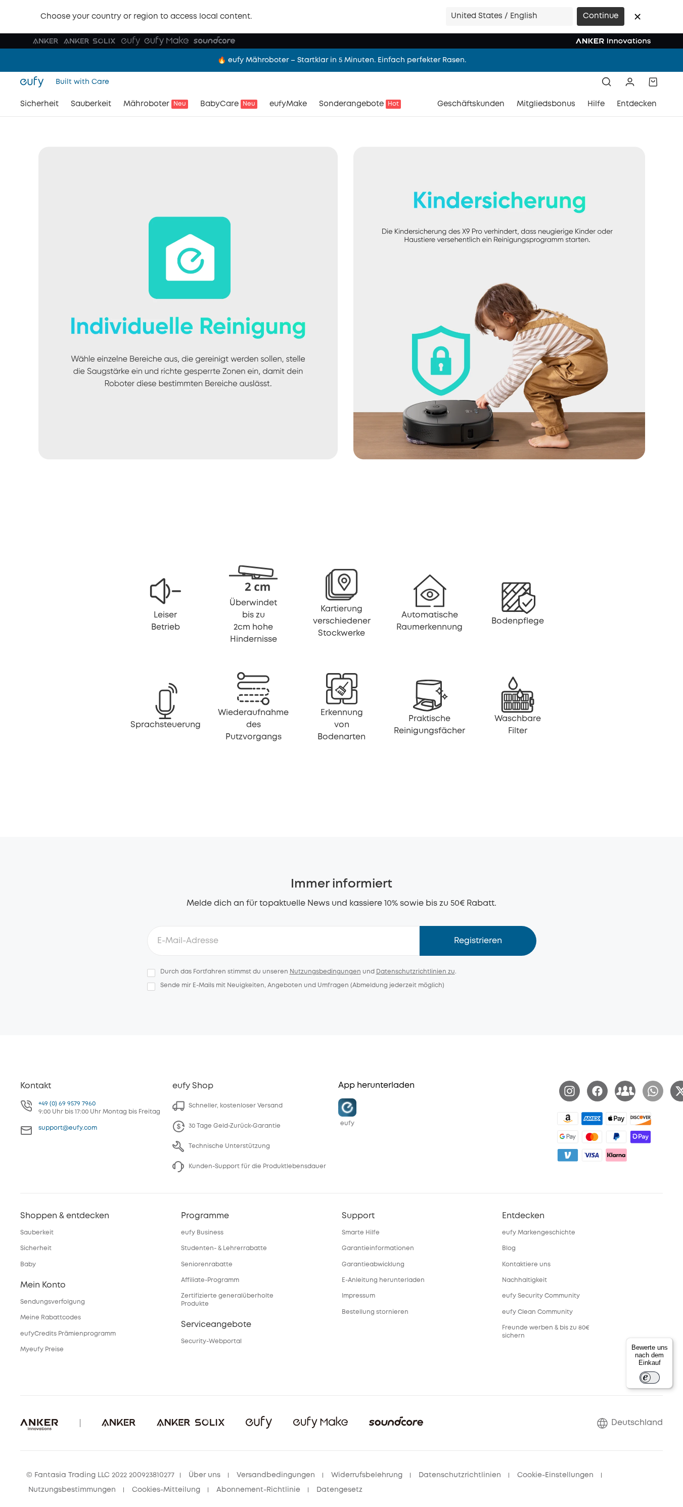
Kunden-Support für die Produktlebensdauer (257, 1166)
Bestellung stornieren (375, 1312)
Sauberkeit (37, 1232)
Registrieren (478, 941)
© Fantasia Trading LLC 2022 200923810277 (100, 1475)
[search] (606, 82)
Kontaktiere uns (526, 1264)
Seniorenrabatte (207, 1264)
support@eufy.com (67, 1128)
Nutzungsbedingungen (325, 971)
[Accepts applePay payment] (616, 1119)
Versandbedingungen (276, 1475)
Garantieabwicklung (373, 1264)
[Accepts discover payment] (640, 1119)
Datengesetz (339, 1490)
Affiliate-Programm (210, 1280)
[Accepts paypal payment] (616, 1137)
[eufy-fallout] (625, 1091)
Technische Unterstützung (229, 1146)
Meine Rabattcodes (50, 1317)
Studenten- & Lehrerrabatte (224, 1248)
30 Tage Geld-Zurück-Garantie (235, 1126)
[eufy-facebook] (597, 1091)
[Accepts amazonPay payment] (568, 1119)
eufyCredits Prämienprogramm (68, 1334)
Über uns (204, 1475)
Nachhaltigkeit (524, 1280)
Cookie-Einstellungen (555, 1475)
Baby (28, 1264)
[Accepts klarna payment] (616, 1155)
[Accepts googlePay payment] (568, 1137)
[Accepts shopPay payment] (640, 1137)
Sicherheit (36, 1248)
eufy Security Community (541, 1296)
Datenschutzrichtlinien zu (415, 971)
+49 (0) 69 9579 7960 (67, 1103)
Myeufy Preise (42, 1349)
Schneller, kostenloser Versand (236, 1106)
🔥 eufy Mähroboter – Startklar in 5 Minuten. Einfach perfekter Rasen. (341, 60)
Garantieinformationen (378, 1248)
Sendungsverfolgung (52, 1302)
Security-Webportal (211, 1341)
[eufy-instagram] (569, 1091)
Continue (600, 16)
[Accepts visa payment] (592, 1155)
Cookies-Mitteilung (166, 1490)
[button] (637, 17)
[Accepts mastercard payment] (592, 1137)
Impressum (358, 1296)
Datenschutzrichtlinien (460, 1475)
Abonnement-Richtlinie (258, 1490)
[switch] (650, 1377)
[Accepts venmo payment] (568, 1155)
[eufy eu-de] (35, 82)
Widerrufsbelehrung (366, 1475)
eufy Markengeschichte (538, 1232)
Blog (509, 1248)
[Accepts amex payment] (592, 1119)
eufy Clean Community (537, 1312)
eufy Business (202, 1232)
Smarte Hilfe (361, 1232)
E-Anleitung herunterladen (383, 1280)
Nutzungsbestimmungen (72, 1490)
